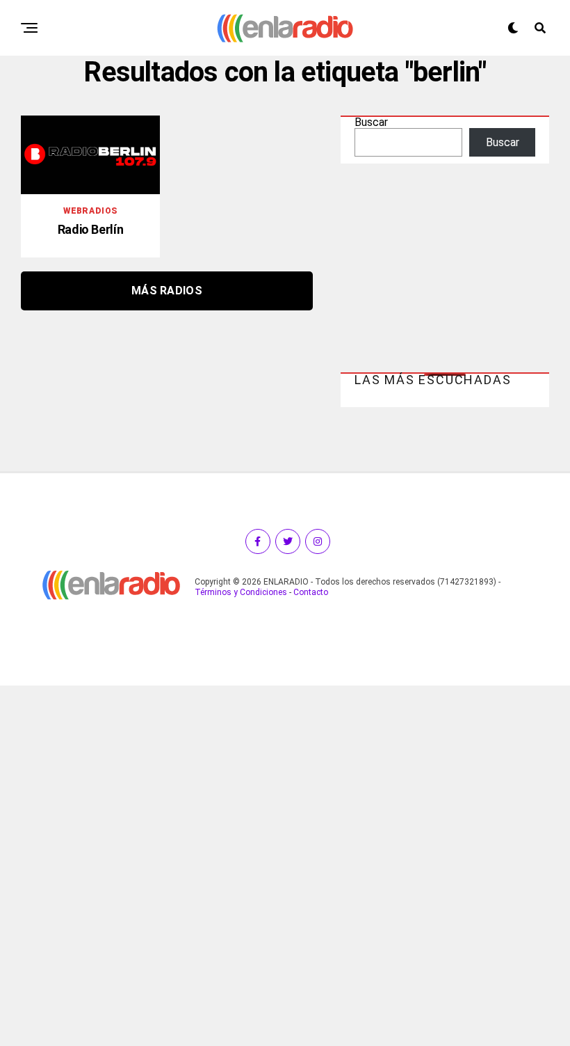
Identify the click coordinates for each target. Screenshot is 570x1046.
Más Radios (166, 290)
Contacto (310, 592)
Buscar (371, 122)
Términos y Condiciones (241, 592)
